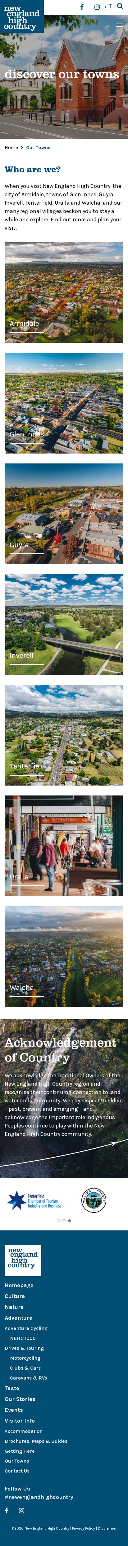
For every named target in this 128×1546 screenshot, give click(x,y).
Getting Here (20, 1451)
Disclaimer (107, 1528)
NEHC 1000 (23, 1338)
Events (14, 1409)
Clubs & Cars (25, 1368)
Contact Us (17, 1471)
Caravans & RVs (28, 1378)
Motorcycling (25, 1358)
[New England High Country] (64, 1260)
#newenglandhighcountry (39, 1497)
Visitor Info (20, 1420)
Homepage (19, 1285)
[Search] (120, 6)
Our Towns (17, 1461)
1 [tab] (58, 1220)
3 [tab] (69, 1220)
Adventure (18, 1317)
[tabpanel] (34, 1201)
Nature (14, 1307)
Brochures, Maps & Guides (36, 1441)
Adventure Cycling (26, 1328)
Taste (12, 1388)
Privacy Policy (83, 1528)
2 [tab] (64, 1220)
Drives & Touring (24, 1348)
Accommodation (24, 1431)
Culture (15, 1296)
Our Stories (20, 1399)
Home (11, 147)
